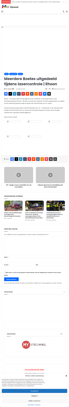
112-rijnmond (8, 89)
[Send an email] (13, 89)
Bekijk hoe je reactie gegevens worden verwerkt (48, 283)
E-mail (6, 265)
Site (37, 265)
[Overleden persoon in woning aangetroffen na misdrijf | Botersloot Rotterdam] (55, 206)
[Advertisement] (34, 20)
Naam (6, 257)
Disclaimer (38, 404)
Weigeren (34, 396)
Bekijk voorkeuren (34, 401)
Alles (6, 74)
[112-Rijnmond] (9, 6)
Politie (20, 74)
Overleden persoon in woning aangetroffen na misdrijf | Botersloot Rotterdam (54, 215)
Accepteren (34, 391)
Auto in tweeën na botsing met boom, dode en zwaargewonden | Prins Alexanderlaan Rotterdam (39, 2)
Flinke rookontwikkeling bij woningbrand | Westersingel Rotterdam (13, 214)
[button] (66, 376)
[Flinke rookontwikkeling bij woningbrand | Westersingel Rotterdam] (13, 206)
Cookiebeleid (31, 404)
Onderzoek (13, 74)
